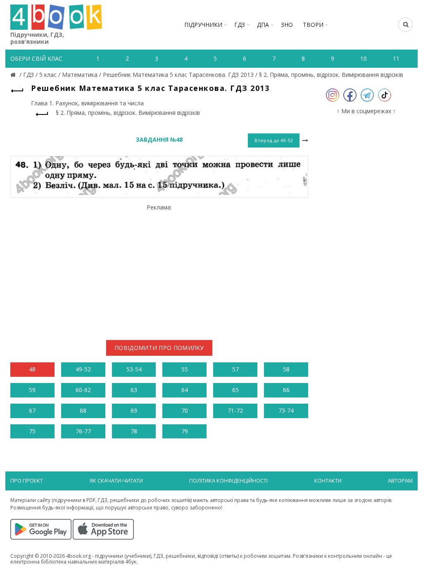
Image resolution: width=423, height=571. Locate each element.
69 (134, 410)
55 (184, 369)
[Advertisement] (159, 268)
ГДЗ (239, 25)
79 (184, 431)
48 (32, 369)
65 (235, 390)
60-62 (83, 390)
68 (83, 410)
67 (32, 410)
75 (32, 431)
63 (134, 390)
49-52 (83, 369)
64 (184, 390)
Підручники (203, 25)
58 (286, 369)
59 (32, 390)
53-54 (134, 369)
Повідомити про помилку (159, 348)
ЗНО (287, 25)
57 (235, 369)
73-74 (286, 410)
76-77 (83, 431)
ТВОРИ (313, 25)
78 (134, 431)
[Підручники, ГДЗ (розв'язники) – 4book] (14, 75)
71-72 (235, 410)
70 (184, 410)
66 (286, 390)
